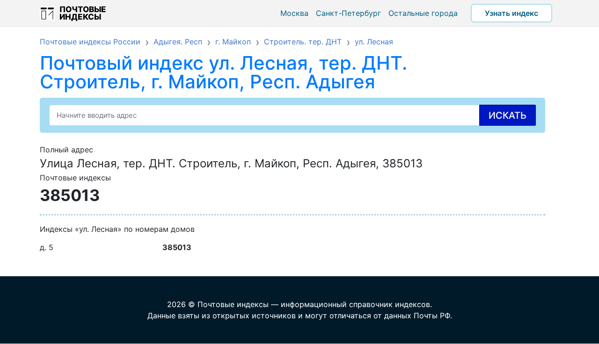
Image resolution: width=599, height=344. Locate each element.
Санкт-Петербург (348, 13)
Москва (294, 13)
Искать (507, 115)
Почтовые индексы (82, 13)
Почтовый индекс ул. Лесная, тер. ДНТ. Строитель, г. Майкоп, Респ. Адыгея (223, 72)
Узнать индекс (511, 13)
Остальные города (423, 13)
